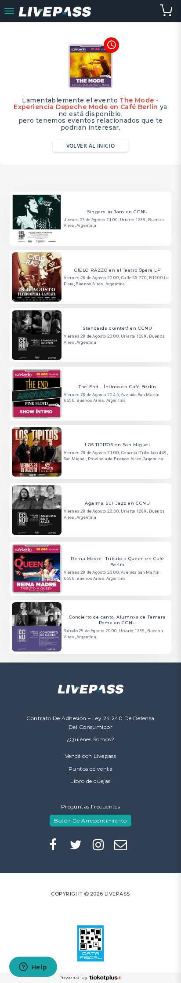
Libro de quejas (90, 781)
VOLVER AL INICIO (90, 145)
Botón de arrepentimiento (90, 820)
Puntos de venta (90, 768)
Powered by (73, 977)
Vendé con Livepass (90, 756)
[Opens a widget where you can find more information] (33, 968)
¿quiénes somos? (90, 739)
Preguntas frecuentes (90, 806)
